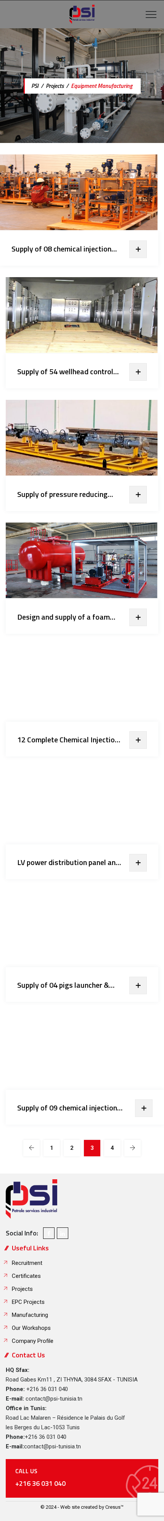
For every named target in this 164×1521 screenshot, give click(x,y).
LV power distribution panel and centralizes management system (70, 862)
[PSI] (82, 14)
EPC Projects (28, 1302)
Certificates (26, 1276)
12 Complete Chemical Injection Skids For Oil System (68, 739)
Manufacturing (30, 1315)
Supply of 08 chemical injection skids (61, 249)
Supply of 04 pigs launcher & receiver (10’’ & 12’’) (63, 985)
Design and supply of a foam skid (63, 617)
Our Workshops (31, 1328)
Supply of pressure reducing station (62, 494)
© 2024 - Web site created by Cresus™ (82, 1507)
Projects (22, 1289)
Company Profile (32, 1341)
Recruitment (27, 1263)
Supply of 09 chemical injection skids (67, 1108)
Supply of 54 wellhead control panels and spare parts (65, 371)
